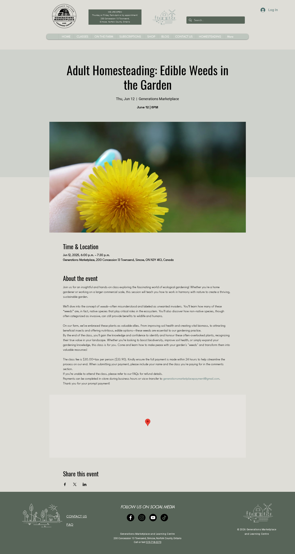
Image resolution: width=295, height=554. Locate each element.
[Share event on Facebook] (65, 484)
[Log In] (259, 10)
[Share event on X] (75, 484)
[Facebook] (130, 517)
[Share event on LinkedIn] (84, 484)
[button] (151, 36)
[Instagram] (141, 517)
